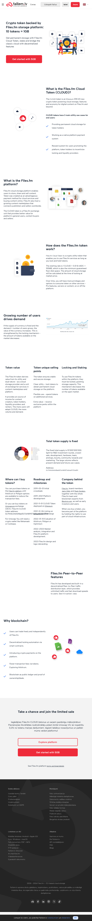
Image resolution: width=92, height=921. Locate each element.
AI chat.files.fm (14, 854)
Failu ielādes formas (57, 808)
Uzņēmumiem (13, 802)
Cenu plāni (12, 796)
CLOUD (53, 99)
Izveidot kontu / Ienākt (16, 794)
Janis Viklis (66, 491)
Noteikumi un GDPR (16, 805)
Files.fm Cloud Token (54, 256)
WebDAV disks (14, 845)
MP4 (28, 842)
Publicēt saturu (55, 814)
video (75, 594)
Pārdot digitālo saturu (58, 811)
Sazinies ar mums (56, 836)
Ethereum (70, 99)
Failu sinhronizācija (57, 794)
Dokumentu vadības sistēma (61, 799)
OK (75, 918)
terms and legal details (55, 766)
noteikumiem (52, 918)
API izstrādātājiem (57, 842)
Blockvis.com (67, 501)
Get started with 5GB (24, 59)
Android (25, 836)
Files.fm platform (15, 491)
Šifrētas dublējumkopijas (59, 802)
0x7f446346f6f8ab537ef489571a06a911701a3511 (62, 470)
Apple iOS (34, 836)
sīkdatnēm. (66, 918)
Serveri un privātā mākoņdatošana (63, 805)
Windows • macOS (20, 839)
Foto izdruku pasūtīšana (59, 817)
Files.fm (65, 489)
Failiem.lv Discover (15, 851)
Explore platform (48, 742)
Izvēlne (3, 4)
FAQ (51, 845)
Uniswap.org (10, 506)
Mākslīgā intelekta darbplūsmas (62, 796)
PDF (23, 842)
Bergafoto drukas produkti (60, 819)
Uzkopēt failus (50, 4)
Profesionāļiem (14, 799)
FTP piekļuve (13, 848)
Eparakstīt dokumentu (16, 859)
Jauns (75, 4)
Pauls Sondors (80, 491)
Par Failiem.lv (55, 839)
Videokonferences (15, 857)
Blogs (52, 848)
